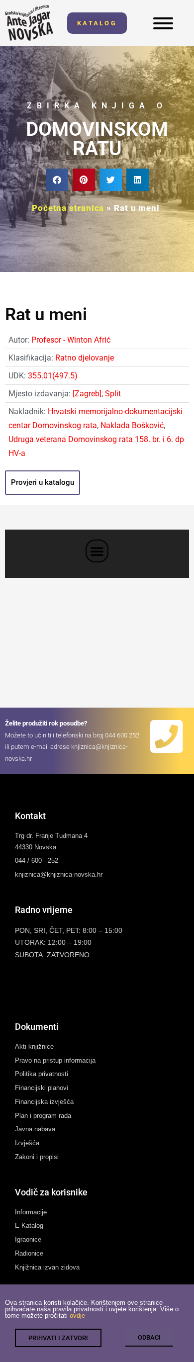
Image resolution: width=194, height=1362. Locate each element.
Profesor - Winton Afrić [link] (70, 340)
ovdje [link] (77, 1315)
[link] (29, 23)
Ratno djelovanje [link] (84, 358)
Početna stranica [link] (68, 208)
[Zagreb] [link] (87, 393)
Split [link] (113, 393)
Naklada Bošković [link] (132, 425)
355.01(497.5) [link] (53, 375)
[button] (57, 180)
